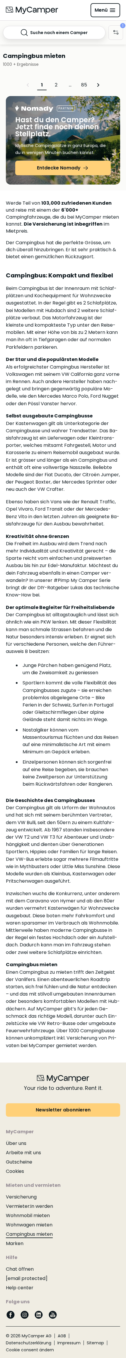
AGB (62, 1336)
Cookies (15, 1171)
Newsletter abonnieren (63, 1109)
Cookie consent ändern (30, 1350)
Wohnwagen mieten (29, 1224)
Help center (19, 1287)
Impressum (69, 1343)
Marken (14, 1243)
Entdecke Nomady (59, 167)
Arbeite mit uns (23, 1152)
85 (84, 85)
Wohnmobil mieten (28, 1215)
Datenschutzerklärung (28, 1343)
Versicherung (21, 1197)
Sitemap (95, 1343)
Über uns (16, 1143)
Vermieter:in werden (29, 1206)
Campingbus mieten (29, 1234)
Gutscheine (19, 1162)
